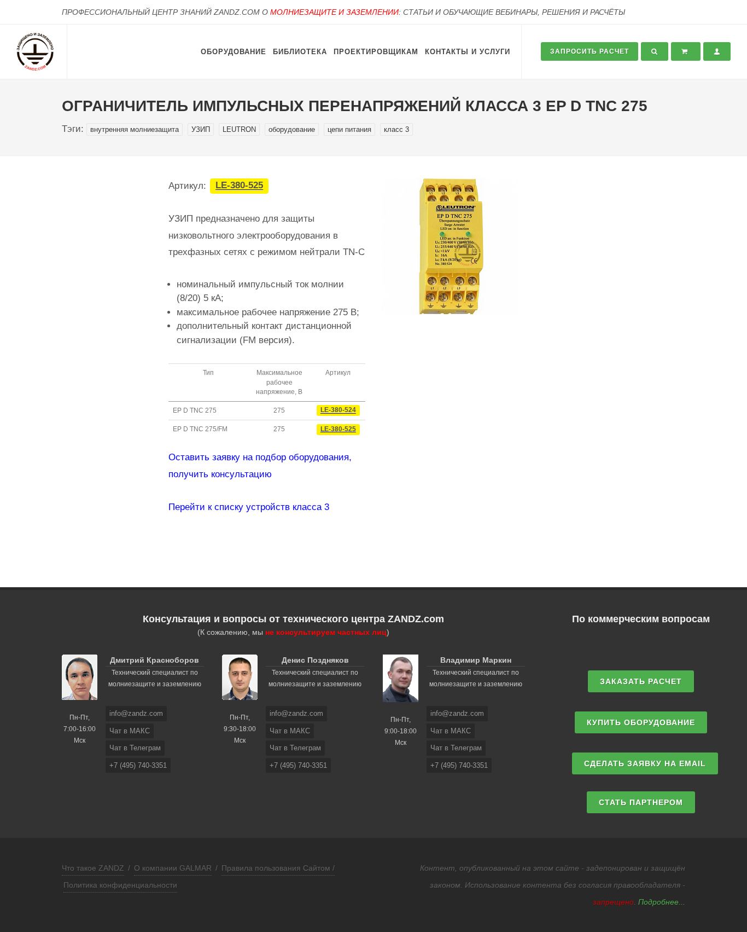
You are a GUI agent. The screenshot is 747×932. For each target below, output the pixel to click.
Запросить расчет (589, 51)
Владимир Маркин (475, 660)
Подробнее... (661, 902)
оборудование (292, 129)
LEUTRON (239, 129)
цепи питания (349, 129)
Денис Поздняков (315, 660)
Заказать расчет (641, 681)
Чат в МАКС (129, 731)
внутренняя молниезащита (134, 129)
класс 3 (396, 129)
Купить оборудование (641, 722)
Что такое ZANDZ (93, 868)
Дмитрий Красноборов (154, 660)
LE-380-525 (239, 186)
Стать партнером (641, 802)
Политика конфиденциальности (120, 885)
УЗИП (200, 129)
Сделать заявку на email (645, 763)
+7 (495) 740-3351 (138, 765)
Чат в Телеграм (135, 748)
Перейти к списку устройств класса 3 (248, 507)
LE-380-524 (338, 410)
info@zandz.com (136, 713)
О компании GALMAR (173, 868)
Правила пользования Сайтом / (278, 868)
